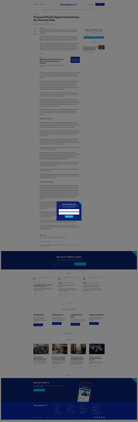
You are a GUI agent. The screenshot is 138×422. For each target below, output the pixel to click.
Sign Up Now (69, 216)
